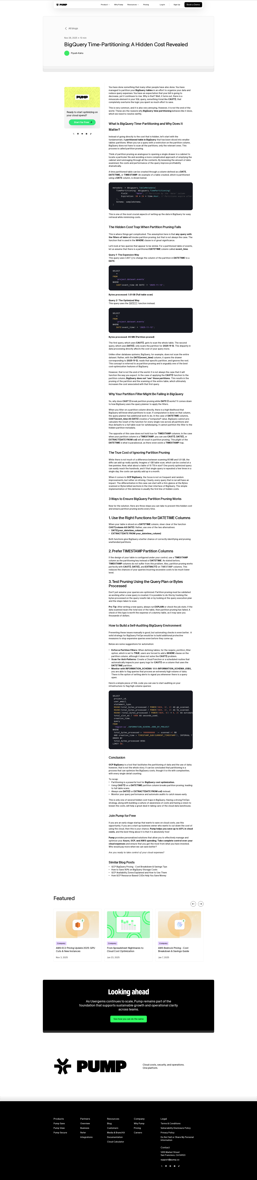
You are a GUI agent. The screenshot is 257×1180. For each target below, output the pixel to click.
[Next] (200, 904)
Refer (83, 1132)
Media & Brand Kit (116, 1132)
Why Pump (139, 1123)
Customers (112, 1128)
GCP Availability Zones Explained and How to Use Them (139, 872)
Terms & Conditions (170, 1123)
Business (84, 1128)
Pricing (137, 1128)
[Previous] (193, 904)
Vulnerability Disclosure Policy (176, 1128)
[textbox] (157, 196)
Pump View (59, 1128)
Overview (85, 1123)
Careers (138, 1132)
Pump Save (59, 1123)
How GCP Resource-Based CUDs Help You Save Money (138, 875)
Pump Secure (60, 1132)
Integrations (86, 1137)
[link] (81, 122)
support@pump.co (170, 1159)
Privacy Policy (167, 1132)
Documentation (115, 1137)
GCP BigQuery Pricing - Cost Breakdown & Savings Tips (139, 866)
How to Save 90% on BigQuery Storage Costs (134, 869)
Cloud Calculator (115, 1141)
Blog (109, 1123)
